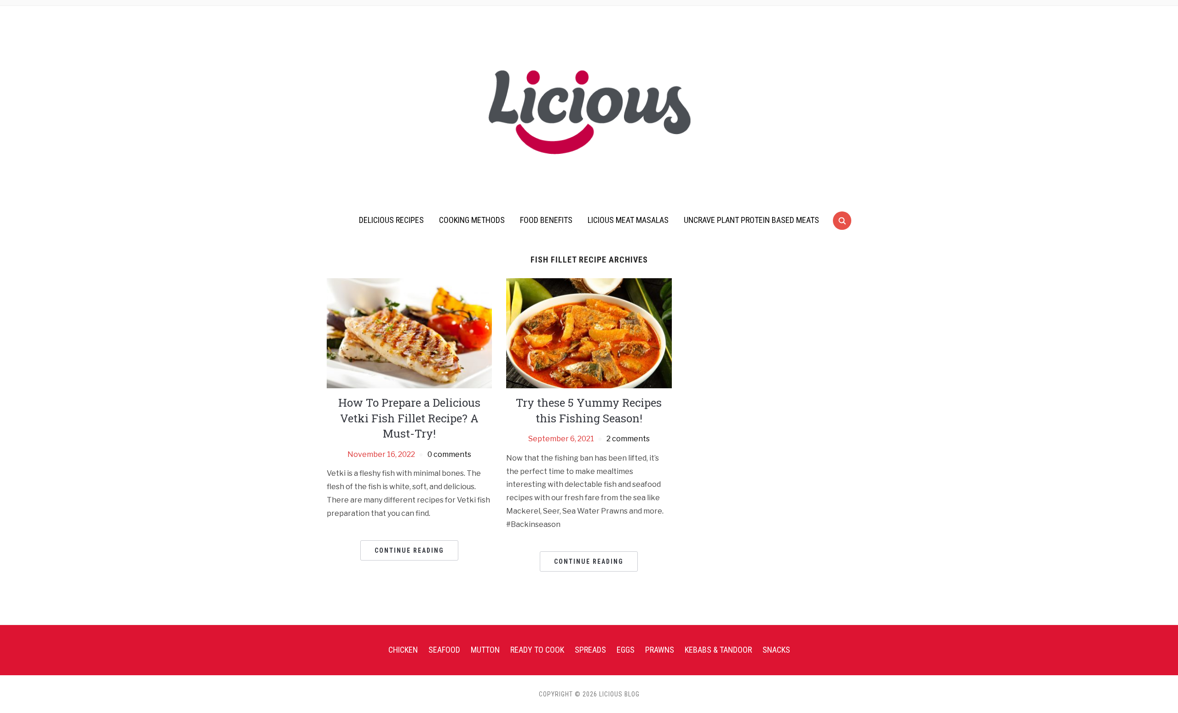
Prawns (659, 650)
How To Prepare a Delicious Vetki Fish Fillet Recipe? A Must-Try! (409, 418)
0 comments (449, 454)
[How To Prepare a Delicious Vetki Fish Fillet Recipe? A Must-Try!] (409, 332)
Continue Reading (409, 550)
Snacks (776, 650)
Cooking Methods (472, 220)
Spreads (590, 650)
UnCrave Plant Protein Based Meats (751, 220)
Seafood (444, 650)
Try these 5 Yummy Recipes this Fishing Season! (589, 410)
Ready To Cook (537, 650)
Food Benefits (546, 220)
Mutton (485, 650)
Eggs (626, 650)
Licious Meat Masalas (628, 220)
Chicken (403, 650)
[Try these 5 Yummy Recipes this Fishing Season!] (588, 332)
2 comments (628, 438)
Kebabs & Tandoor (718, 650)
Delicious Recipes (391, 220)
